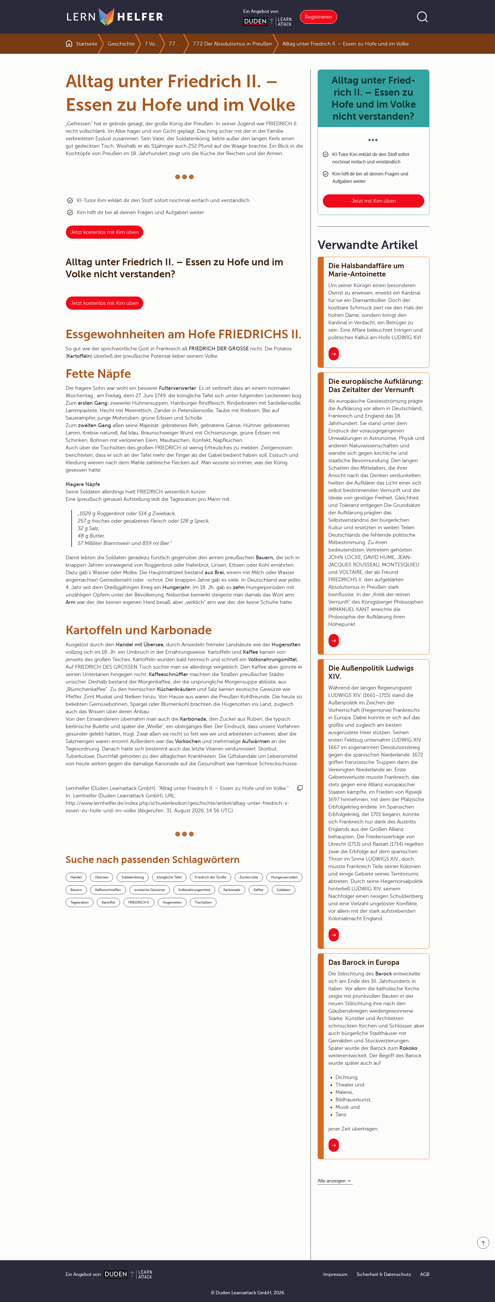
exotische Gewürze (149, 890)
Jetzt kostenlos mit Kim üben (104, 232)
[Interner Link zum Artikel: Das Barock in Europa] (333, 1145)
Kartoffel (108, 902)
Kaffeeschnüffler (108, 890)
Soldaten (283, 890)
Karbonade (231, 890)
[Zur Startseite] (115, 17)
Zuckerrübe (248, 877)
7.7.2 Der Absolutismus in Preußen (232, 44)
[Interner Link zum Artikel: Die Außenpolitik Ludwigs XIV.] (333, 935)
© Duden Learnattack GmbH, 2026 (247, 1292)
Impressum (335, 1274)
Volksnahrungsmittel (194, 890)
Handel (76, 877)
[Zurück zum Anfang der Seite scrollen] (483, 1243)
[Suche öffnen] (422, 17)
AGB (424, 1274)
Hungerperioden (284, 877)
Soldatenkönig (132, 877)
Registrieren (318, 17)
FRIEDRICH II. (139, 902)
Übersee (101, 877)
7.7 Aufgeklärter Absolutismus (176, 44)
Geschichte (121, 44)
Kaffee (259, 890)
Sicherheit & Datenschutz (384, 1274)
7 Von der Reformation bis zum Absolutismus (152, 44)
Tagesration (79, 902)
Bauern (76, 890)
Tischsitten (203, 902)
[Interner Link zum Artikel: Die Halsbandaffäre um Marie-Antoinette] (333, 354)
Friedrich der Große (210, 877)
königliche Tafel (169, 877)
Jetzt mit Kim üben (373, 201)
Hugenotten (172, 902)
